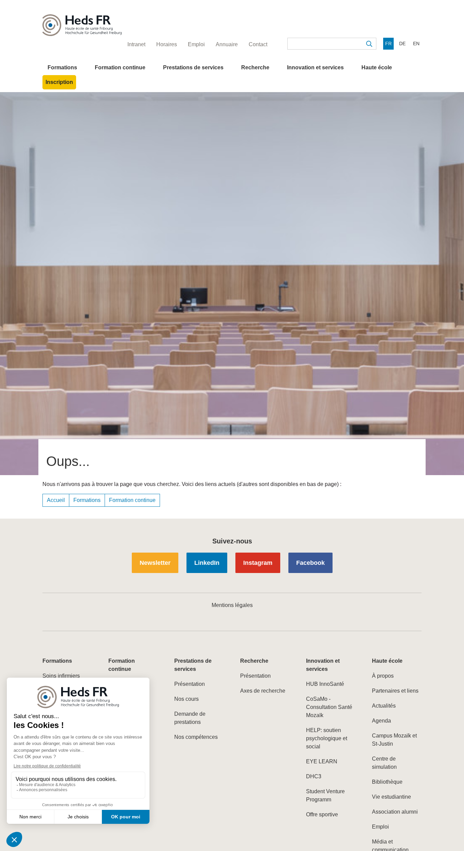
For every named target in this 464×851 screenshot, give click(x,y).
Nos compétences (196, 737)
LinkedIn (206, 562)
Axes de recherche (262, 691)
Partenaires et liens (395, 691)
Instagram (257, 562)
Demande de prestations (190, 718)
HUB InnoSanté (325, 684)
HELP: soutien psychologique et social (326, 738)
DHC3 (313, 776)
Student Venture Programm (325, 795)
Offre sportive (322, 814)
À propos (383, 676)
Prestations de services (193, 67)
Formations (62, 67)
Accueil (56, 500)
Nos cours (186, 699)
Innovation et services (315, 67)
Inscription (59, 82)
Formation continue (120, 67)
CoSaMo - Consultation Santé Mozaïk (329, 707)
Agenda (381, 721)
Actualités (384, 706)
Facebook (310, 562)
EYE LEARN (321, 761)
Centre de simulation (384, 763)
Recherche (255, 67)
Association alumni (395, 812)
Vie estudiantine (391, 797)
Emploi (380, 827)
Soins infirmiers (61, 676)
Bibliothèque (387, 782)
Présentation (189, 684)
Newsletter (155, 562)
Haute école (376, 67)
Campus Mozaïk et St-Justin (394, 740)
